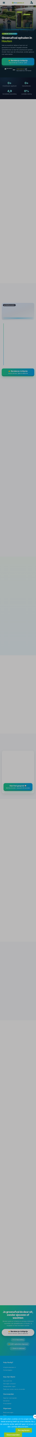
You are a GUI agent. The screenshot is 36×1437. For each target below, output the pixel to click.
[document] (18, 718)
